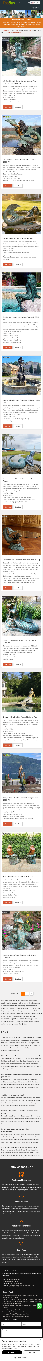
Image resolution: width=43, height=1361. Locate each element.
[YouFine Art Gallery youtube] (2, 1289)
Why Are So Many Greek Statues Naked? (16, 1316)
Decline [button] (32, 1352)
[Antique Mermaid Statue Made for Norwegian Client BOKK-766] (21, 773)
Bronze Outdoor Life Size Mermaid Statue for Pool (20, 717)
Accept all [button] (12, 1352)
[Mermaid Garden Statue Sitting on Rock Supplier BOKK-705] (21, 930)
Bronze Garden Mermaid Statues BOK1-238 (18, 876)
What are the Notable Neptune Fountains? (16, 1312)
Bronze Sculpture (24, 30)
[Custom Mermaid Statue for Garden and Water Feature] (21, 454)
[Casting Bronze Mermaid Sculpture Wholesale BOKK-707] (21, 292)
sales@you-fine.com (13, 1279)
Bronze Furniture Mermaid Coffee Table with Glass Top (21, 560)
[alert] (21, 1349)
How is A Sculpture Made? (11, 1310)
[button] (34, 8)
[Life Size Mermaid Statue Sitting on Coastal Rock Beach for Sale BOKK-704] (21, 56)
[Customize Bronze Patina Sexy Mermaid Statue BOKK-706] (21, 616)
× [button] (40, 1340)
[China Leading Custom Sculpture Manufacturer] (9, 3)
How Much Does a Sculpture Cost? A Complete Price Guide (22, 1299)
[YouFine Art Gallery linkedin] (3, 1289)
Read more (13, 1348)
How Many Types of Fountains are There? (16, 1314)
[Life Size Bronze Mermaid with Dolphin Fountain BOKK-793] (21, 135)
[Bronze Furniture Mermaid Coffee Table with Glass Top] (21, 535)
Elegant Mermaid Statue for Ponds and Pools (18, 238)
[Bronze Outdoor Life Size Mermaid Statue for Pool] (21, 692)
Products (14, 30)
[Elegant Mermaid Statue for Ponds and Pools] (21, 214)
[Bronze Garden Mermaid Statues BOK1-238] (21, 852)
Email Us (18, 107)
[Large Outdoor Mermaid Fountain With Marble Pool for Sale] (21, 375)
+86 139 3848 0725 (11, 1281)
